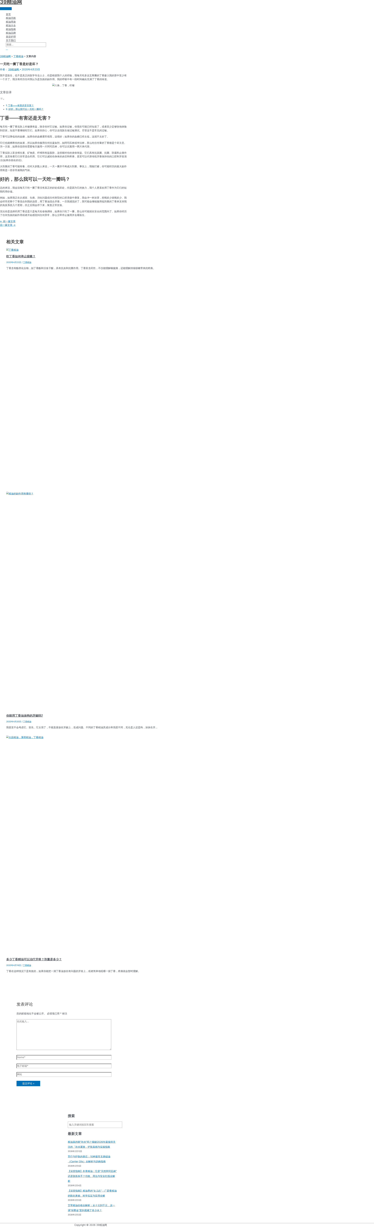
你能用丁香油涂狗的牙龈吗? (24, 715)
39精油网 (5, 56)
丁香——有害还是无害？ (21, 105)
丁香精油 (18, 56)
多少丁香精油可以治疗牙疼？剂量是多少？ (34, 959)
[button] (7, 48)
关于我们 (11, 40)
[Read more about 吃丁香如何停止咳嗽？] (12, 249)
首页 (8, 14)
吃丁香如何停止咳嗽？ (21, 256)
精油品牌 (11, 32)
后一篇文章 (7, 225)
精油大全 (11, 25)
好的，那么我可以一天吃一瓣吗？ (26, 109)
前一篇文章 (7, 221)
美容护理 (11, 36)
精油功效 (11, 18)
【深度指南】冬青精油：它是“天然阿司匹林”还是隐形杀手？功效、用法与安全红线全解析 (92, 1176)
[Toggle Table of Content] (2, 99)
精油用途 (11, 21)
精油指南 (11, 29)
